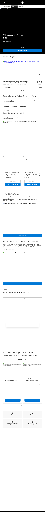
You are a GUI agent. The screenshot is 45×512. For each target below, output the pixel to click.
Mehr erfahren (22, 235)
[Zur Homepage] (22, 2)
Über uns (22, 47)
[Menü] (4, 2)
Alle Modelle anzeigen (22, 153)
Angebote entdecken (22, 359)
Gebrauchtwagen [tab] (22, 106)
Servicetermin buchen (22, 50)
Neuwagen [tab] (6, 106)
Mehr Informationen (22, 298)
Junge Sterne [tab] (14, 106)
